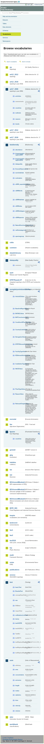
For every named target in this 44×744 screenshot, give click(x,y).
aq (11, 67)
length (17, 685)
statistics (18, 695)
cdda (12, 242)
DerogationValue (20, 337)
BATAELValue (19, 313)
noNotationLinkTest (20, 615)
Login (28, 4)
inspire (12, 515)
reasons (17, 119)
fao (11, 424)
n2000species (19, 217)
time (16, 700)
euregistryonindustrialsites (17, 289)
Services (5, 37)
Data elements (7, 27)
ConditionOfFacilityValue (20, 322)
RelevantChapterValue (20, 403)
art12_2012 (14, 74)
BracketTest (19, 591)
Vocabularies (7, 34)
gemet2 (12, 450)
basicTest (18, 587)
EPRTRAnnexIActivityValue (20, 344)
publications (14, 570)
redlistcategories (20, 230)
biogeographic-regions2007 (20, 154)
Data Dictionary (17, 12)
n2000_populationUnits (20, 184)
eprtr (11, 273)
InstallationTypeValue (20, 364)
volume (17, 711)
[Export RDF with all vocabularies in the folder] (38, 91)
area (16, 669)
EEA (11, 2)
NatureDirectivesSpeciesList (20, 225)
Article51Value (19, 296)
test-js (17, 619)
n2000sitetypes (20, 211)
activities (18, 96)
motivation (18, 178)
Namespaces (6, 41)
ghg (11, 455)
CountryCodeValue (20, 329)
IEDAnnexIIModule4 (17, 499)
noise (12, 562)
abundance (18, 150)
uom (11, 660)
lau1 (11, 530)
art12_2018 (14, 82)
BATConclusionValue (20, 317)
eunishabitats (19, 173)
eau (16, 600)
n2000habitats (19, 199)
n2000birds (18, 190)
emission (18, 680)
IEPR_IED (13, 508)
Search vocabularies (12, 61)
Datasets (5, 20)
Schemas (5, 30)
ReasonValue (19, 394)
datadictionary (15, 253)
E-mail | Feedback (8, 737)
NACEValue (19, 369)
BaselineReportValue (20, 308)
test (11, 582)
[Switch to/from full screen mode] (32, 5)
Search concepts (26, 61)
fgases (12, 432)
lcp (11, 548)
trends (17, 124)
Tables (5, 23)
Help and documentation (10, 16)
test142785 (18, 623)
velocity (17, 705)
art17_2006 (14, 89)
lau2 (11, 535)
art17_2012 (14, 130)
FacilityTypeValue (20, 351)
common (13, 248)
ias (11, 470)
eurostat (13, 419)
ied (11, 475)
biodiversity (14, 145)
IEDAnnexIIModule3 (17, 489)
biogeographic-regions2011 (20, 159)
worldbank (14, 724)
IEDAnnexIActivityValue (20, 355)
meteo (17, 691)
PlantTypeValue (20, 389)
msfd (12, 555)
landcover (13, 523)
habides (13, 462)
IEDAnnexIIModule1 (17, 482)
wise (11, 717)
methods (18, 113)
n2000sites (18, 206)
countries (18, 108)
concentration (19, 675)
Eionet (10, 12)
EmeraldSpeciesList (20, 169)
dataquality (18, 164)
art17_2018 (14, 137)
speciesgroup (19, 236)
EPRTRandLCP (16, 280)
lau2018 (13, 540)
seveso (12, 575)
